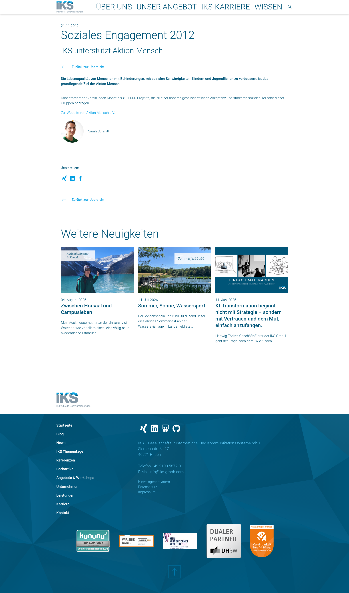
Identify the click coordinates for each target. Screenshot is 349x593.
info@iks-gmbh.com (166, 471)
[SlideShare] (165, 429)
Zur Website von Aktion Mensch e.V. (88, 113)
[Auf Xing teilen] (64, 179)
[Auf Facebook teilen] (80, 179)
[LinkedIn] (154, 429)
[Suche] (290, 7)
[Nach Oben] (174, 574)
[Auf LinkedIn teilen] (72, 179)
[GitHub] (176, 429)
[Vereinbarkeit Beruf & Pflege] (262, 541)
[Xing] (143, 429)
